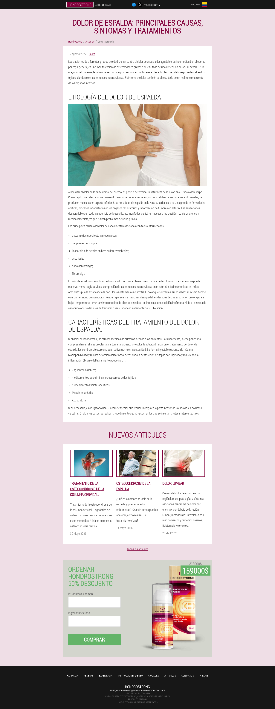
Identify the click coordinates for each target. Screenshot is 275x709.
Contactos (187, 675)
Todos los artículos (137, 549)
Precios (203, 675)
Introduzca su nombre (81, 593)
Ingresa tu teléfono (79, 612)
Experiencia (105, 675)
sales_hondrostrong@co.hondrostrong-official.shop (137, 690)
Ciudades (153, 675)
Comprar (94, 639)
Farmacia (72, 675)
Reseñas (88, 675)
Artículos (170, 675)
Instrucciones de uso (130, 675)
